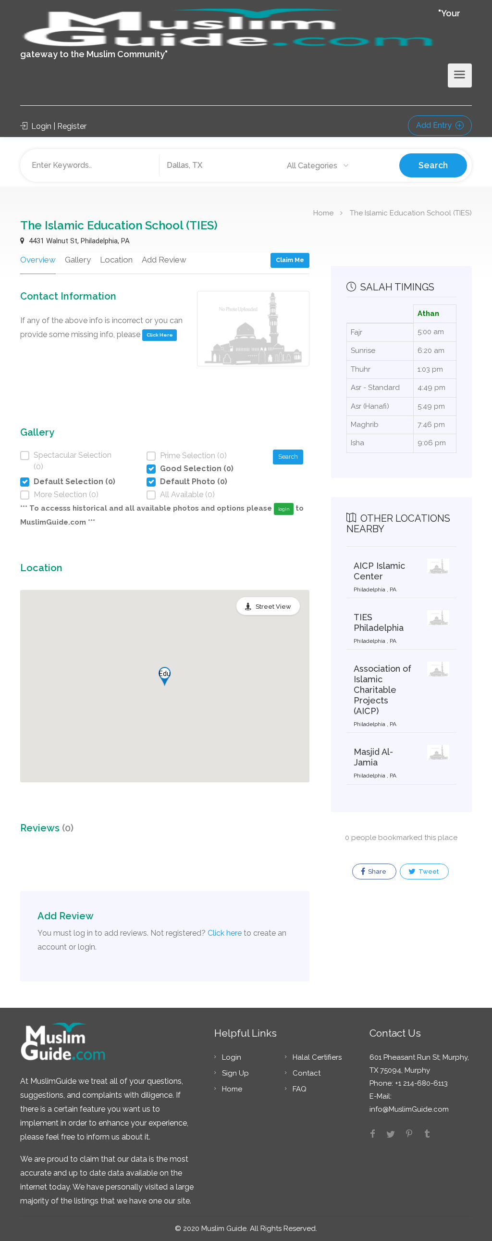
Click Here (160, 335)
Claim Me (290, 259)
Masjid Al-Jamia (373, 757)
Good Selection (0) (197, 468)
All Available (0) (187, 494)
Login (231, 1057)
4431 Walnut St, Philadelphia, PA (78, 241)
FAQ (300, 1089)
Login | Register (57, 126)
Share (376, 871)
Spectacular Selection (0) (72, 461)
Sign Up (235, 1073)
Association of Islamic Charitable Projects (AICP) (382, 690)
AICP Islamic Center (379, 571)
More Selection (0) (66, 494)
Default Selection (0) (74, 481)
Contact (306, 1073)
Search (433, 165)
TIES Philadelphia (379, 622)
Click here (225, 933)
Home (323, 212)
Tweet (428, 871)
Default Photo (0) (193, 481)
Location (116, 259)
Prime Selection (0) (193, 455)
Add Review (164, 259)
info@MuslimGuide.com (409, 1109)
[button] (164, 676)
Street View (273, 606)
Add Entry (435, 125)
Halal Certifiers (317, 1057)
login (284, 509)
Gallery (78, 259)
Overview (38, 259)
